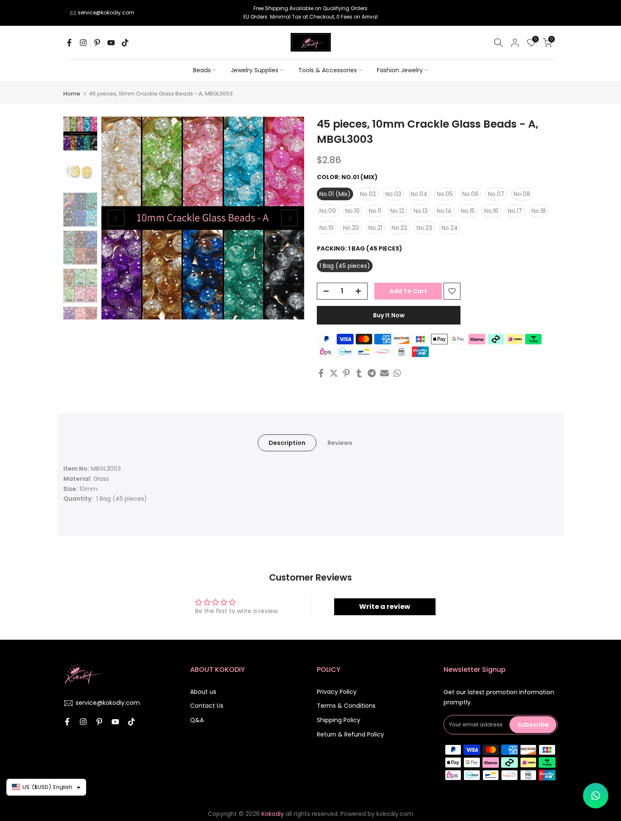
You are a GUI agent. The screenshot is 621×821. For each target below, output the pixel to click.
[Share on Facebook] (321, 373)
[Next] (289, 218)
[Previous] (116, 218)
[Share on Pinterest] (346, 373)
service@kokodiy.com (106, 12)
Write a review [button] (384, 606)
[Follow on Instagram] (83, 43)
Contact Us (206, 705)
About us (203, 691)
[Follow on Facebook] (69, 43)
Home (71, 93)
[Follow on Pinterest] (97, 43)
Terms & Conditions (346, 705)
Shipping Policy (338, 720)
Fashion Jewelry (400, 70)
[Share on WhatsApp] (397, 373)
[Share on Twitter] (334, 373)
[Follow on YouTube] (111, 43)
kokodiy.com (395, 814)
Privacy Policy (337, 691)
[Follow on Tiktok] (125, 43)
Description (287, 443)
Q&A (197, 720)
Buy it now (389, 315)
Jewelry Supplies (254, 70)
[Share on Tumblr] (359, 373)
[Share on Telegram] (372, 373)
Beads (202, 70)
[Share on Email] (384, 373)
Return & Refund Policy (350, 734)
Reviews (339, 443)
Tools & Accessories (327, 70)
